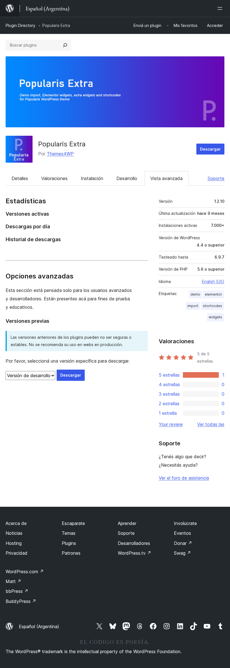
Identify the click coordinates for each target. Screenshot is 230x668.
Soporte (216, 178)
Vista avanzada (166, 178)
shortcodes (212, 306)
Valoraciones (54, 178)
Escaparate (73, 523)
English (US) (213, 281)
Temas (68, 533)
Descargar (210, 149)
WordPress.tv (134, 553)
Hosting (14, 543)
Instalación (92, 178)
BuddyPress (21, 601)
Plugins (69, 543)
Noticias (14, 533)
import (192, 306)
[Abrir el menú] (221, 8)
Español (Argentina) (39, 626)
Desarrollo (126, 178)
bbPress (17, 591)
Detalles (20, 178)
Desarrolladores (134, 543)
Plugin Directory (20, 25)
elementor (213, 294)
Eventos (182, 533)
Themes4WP (60, 153)
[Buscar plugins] (65, 45)
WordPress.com (25, 571)
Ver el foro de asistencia (184, 478)
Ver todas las (210, 424)
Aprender (127, 523)
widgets (215, 317)
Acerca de (16, 523)
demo (195, 294)
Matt (13, 581)
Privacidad (16, 553)
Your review (171, 424)
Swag (182, 553)
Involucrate (185, 523)
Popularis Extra (62, 144)
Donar (183, 543)
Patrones (71, 553)
